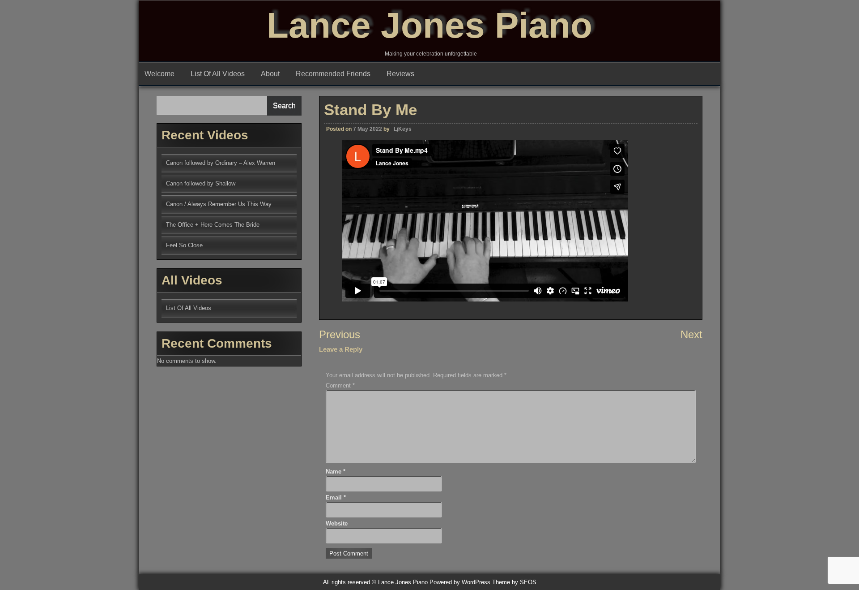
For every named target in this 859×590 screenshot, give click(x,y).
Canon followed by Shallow (200, 183)
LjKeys (403, 129)
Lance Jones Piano (429, 25)
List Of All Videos (218, 74)
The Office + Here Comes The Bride (212, 224)
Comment (340, 385)
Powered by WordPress (460, 582)
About (270, 74)
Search (284, 105)
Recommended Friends (333, 74)
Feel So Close (184, 245)
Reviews (400, 74)
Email (336, 497)
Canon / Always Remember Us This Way (219, 204)
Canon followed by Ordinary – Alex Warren (220, 162)
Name (335, 471)
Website (337, 523)
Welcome (159, 74)
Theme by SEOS (514, 582)
